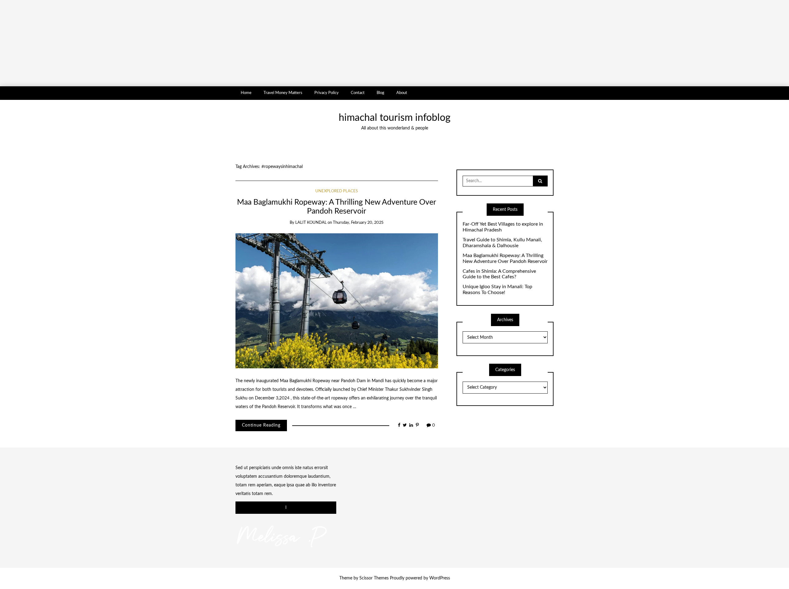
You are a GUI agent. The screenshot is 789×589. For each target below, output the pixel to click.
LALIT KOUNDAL (311, 223)
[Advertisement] (185, 43)
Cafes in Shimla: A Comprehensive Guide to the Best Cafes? (499, 274)
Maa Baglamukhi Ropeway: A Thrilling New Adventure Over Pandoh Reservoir (505, 258)
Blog (380, 93)
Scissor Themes (374, 578)
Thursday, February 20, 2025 (358, 223)
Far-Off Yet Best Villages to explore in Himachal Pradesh (503, 227)
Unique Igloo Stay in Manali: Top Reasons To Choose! (497, 289)
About (401, 93)
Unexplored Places (336, 191)
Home (246, 93)
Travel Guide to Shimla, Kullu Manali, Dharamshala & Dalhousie (502, 242)
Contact (358, 93)
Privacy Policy (326, 93)
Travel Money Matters (283, 93)
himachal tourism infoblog (395, 118)
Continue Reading (261, 425)
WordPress (439, 578)
